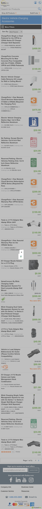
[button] (21, 252)
